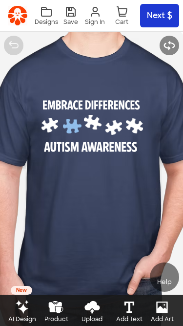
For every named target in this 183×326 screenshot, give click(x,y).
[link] (17, 15)
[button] (70, 16)
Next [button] (156, 15)
